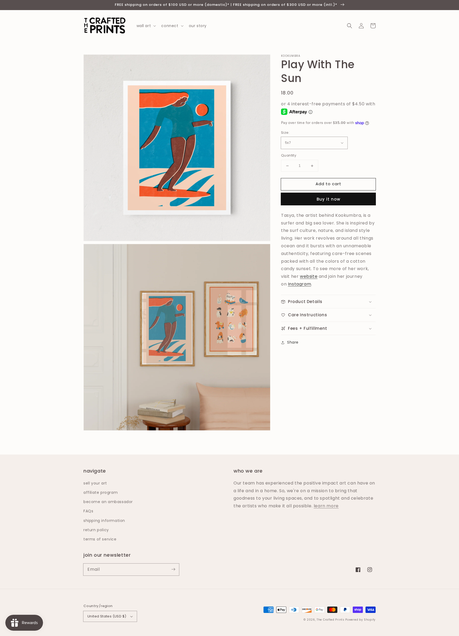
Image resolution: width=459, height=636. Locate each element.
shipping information (104, 520)
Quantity (288, 155)
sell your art (95, 483)
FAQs (88, 511)
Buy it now (328, 199)
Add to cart (328, 184)
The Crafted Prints (331, 620)
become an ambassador (108, 501)
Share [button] (293, 342)
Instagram (299, 284)
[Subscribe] (173, 569)
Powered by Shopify (360, 620)
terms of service (100, 539)
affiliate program (100, 492)
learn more (326, 506)
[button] (349, 26)
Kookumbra (291, 56)
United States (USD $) (106, 616)
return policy (96, 530)
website (308, 277)
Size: (285, 132)
